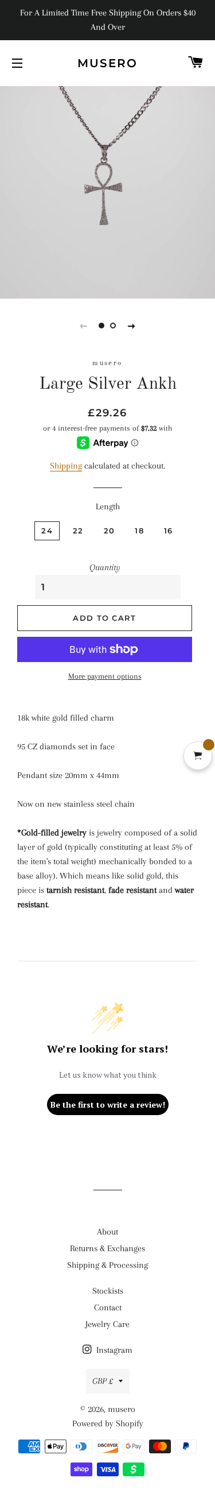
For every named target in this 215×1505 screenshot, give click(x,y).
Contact (108, 1307)
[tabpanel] (107, 191)
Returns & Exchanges (107, 1248)
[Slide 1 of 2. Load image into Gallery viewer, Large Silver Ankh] (102, 325)
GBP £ (102, 1381)
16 (168, 530)
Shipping (66, 466)
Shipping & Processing (107, 1265)
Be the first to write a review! (107, 1104)
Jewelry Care (107, 1324)
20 (109, 530)
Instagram (113, 1350)
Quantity (104, 567)
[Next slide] (131, 325)
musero (107, 63)
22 (78, 530)
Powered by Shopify (107, 1423)
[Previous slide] (83, 325)
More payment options (105, 676)
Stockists (107, 1291)
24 (47, 530)
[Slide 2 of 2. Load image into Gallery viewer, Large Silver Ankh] (113, 325)
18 (139, 530)
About (107, 1232)
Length (108, 506)
